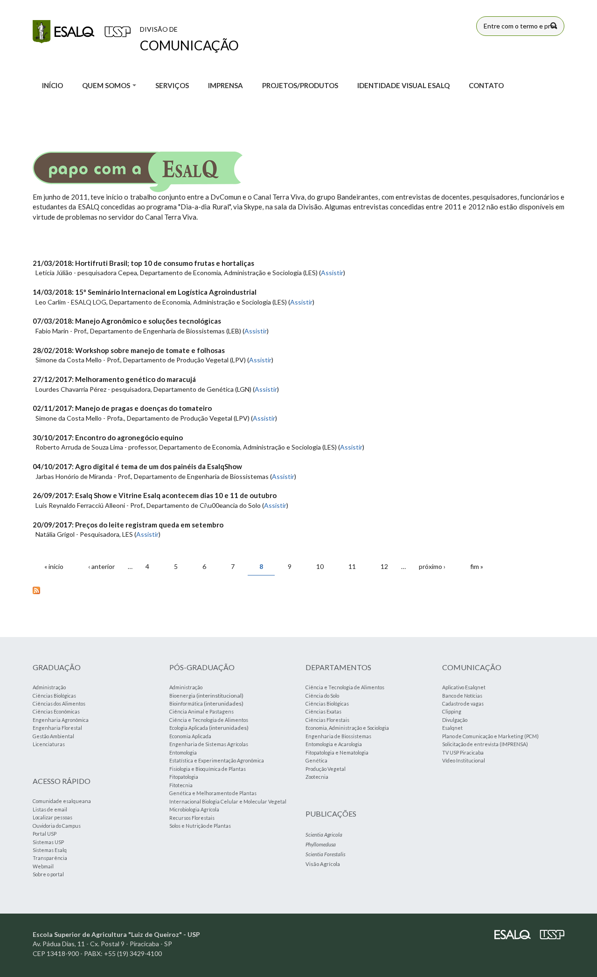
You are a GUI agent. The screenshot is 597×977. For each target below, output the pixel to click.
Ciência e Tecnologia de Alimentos (208, 720)
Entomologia (183, 752)
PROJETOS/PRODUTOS (300, 85)
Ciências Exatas (323, 711)
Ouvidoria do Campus (57, 826)
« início (53, 566)
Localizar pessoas (52, 817)
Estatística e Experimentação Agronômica (216, 760)
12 (384, 566)
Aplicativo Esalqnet (464, 687)
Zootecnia (316, 777)
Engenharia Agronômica (61, 720)
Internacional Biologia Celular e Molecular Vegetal (227, 801)
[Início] (82, 31)
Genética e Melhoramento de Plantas (213, 793)
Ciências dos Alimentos (59, 703)
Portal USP (44, 834)
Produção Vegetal (325, 769)
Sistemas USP (48, 842)
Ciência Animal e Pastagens (201, 711)
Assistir (332, 273)
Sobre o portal (48, 874)
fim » (476, 566)
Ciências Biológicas (54, 696)
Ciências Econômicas (56, 711)
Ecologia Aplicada (188, 728)
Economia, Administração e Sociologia (347, 728)
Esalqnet (452, 728)
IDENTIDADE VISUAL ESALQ (403, 85)
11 (352, 566)
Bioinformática (186, 703)
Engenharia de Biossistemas (338, 736)
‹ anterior (101, 566)
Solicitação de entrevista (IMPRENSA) (485, 744)
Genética (316, 760)
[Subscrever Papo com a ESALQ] (298, 590)
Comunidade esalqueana (62, 801)
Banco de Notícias (462, 696)
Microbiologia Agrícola (194, 809)
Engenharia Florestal (57, 728)
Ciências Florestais (327, 720)
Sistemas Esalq (50, 850)
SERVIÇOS (172, 85)
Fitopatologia (183, 777)
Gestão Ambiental (53, 736)
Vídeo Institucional (463, 760)
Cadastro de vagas (463, 703)
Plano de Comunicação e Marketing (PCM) (490, 736)
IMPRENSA (225, 85)
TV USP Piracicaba (463, 752)
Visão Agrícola (322, 864)
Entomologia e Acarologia (333, 744)
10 (320, 566)
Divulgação (454, 720)
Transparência (50, 858)
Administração (49, 687)
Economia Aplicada (190, 736)
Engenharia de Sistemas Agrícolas (208, 744)
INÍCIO (52, 85)
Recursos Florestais (192, 818)
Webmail (43, 866)
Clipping (451, 711)
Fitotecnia (181, 785)
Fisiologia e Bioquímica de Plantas (207, 769)
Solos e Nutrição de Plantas (200, 826)
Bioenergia (182, 696)
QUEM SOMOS (107, 85)
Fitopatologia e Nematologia (336, 752)
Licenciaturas (49, 744)
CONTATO (486, 85)
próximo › (432, 566)
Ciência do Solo (322, 696)
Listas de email (50, 809)
